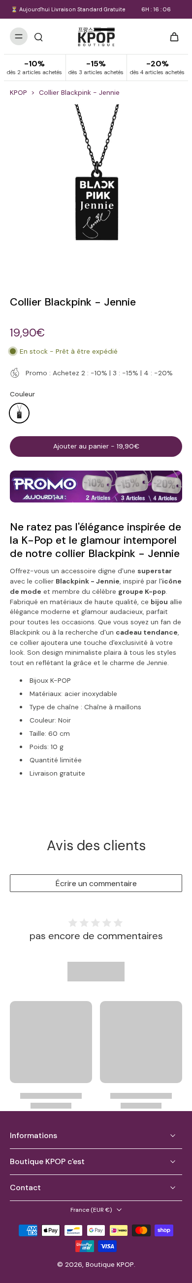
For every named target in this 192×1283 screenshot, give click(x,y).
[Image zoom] (96, 190)
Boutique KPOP (110, 1264)
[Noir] (19, 413)
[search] (38, 36)
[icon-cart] (171, 36)
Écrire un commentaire (96, 883)
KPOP (18, 92)
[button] (96, 446)
